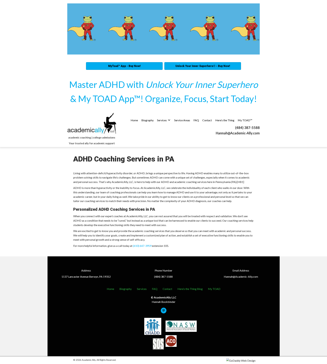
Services (142, 288)
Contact (167, 288)
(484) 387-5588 (247, 128)
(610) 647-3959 (142, 245)
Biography (125, 288)
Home (110, 288)
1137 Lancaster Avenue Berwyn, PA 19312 (86, 276)
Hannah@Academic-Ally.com (238, 133)
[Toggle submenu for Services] (169, 120)
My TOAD (214, 288)
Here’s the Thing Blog (190, 288)
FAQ (154, 288)
